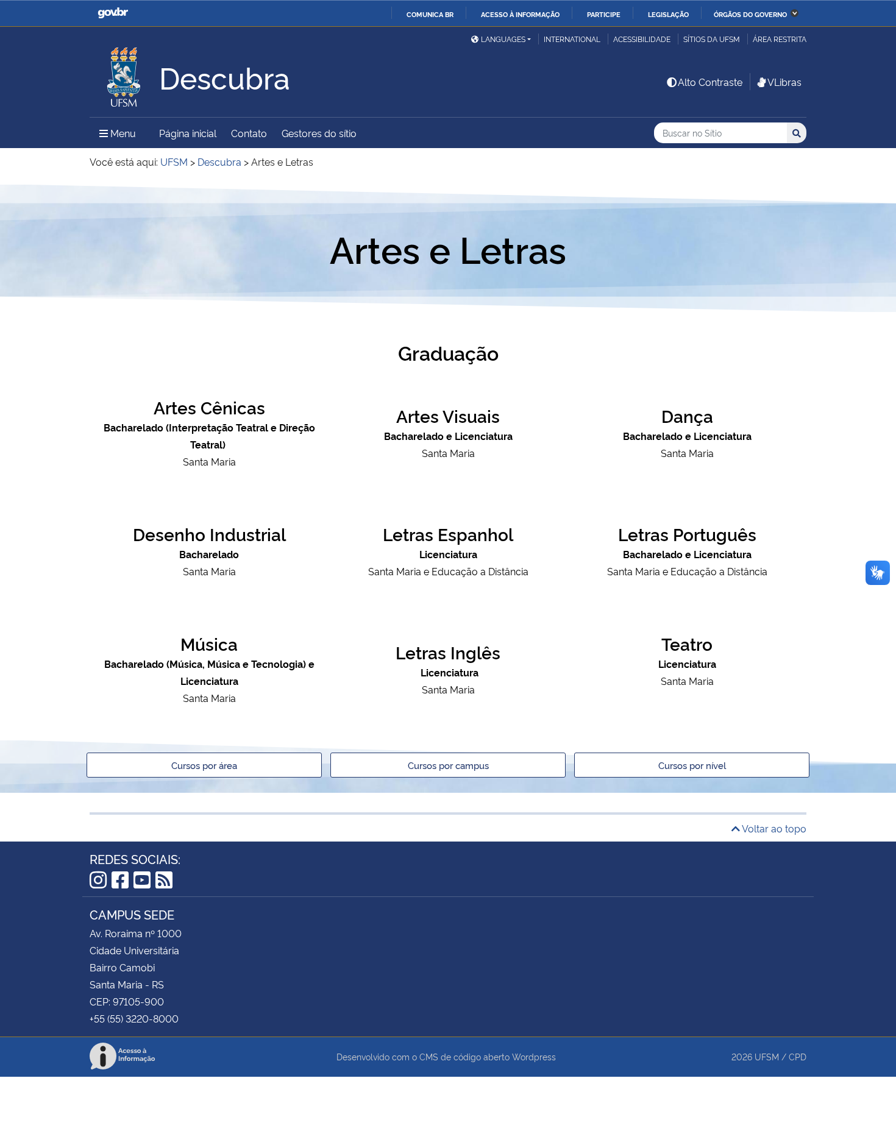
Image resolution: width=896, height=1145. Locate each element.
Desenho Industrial (209, 533)
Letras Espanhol (448, 533)
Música (209, 643)
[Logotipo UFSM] (124, 73)
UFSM (767, 1056)
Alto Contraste (710, 81)
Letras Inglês (448, 652)
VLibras (784, 81)
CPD (797, 1056)
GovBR (113, 13)
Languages (503, 39)
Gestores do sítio (319, 133)
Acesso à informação (520, 14)
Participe (603, 14)
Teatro (687, 643)
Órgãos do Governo (750, 14)
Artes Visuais (448, 415)
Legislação (668, 14)
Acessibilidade (641, 39)
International (572, 39)
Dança (687, 415)
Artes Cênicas (209, 407)
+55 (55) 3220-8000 (134, 1018)
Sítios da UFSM (711, 39)
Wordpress (534, 1056)
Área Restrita (779, 39)
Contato (249, 133)
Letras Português (687, 533)
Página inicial (187, 133)
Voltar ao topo (773, 828)
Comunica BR (430, 14)
